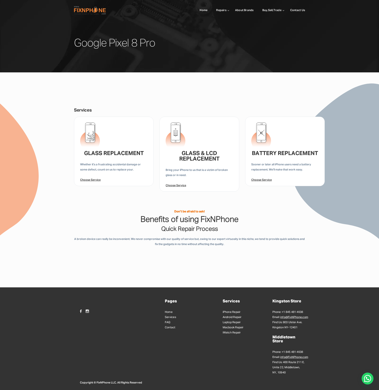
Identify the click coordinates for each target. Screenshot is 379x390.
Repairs (221, 10)
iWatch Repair (232, 332)
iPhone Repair (232, 312)
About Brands (244, 10)
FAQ (168, 322)
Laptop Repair (232, 322)
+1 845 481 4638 (292, 312)
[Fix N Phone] (90, 10)
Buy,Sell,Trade (271, 10)
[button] (367, 378)
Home (203, 10)
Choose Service (90, 180)
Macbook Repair (233, 327)
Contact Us (297, 10)
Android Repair (232, 317)
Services (170, 317)
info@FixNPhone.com (294, 317)
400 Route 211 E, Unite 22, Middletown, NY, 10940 (288, 367)
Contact (170, 327)
